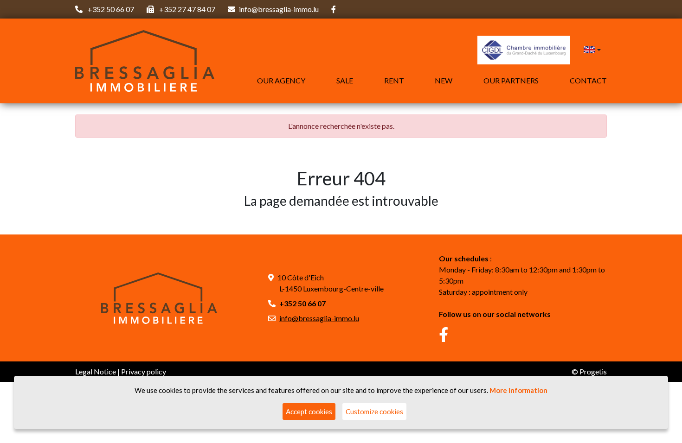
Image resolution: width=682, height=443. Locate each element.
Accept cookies (309, 411)
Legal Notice (95, 371)
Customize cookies (374, 411)
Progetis (593, 371)
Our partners (511, 80)
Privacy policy (143, 371)
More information (518, 390)
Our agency (281, 80)
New (443, 80)
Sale (344, 80)
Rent (394, 80)
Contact (588, 80)
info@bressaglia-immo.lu (279, 9)
